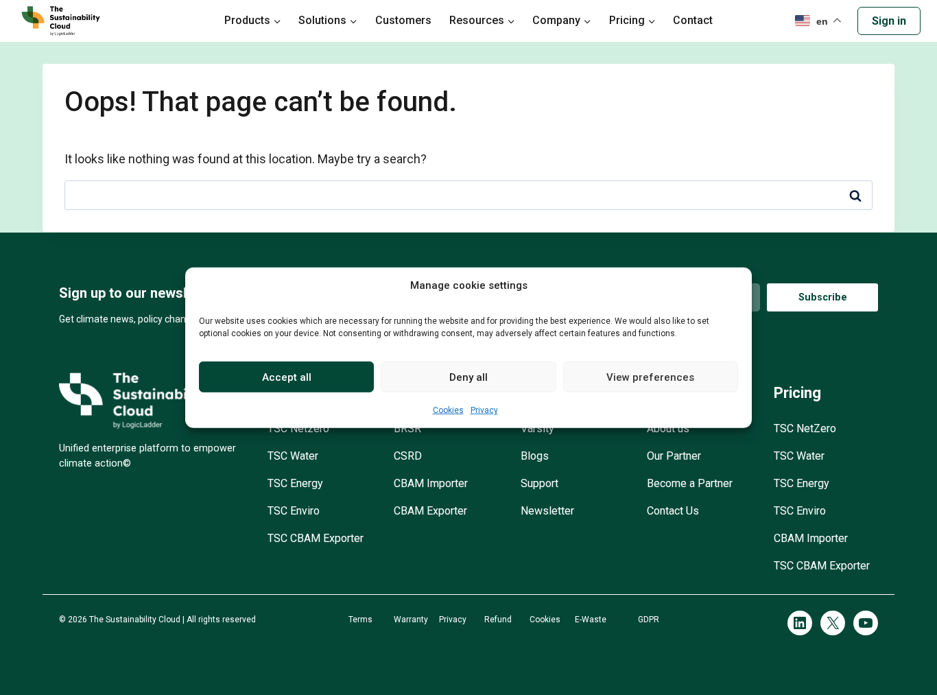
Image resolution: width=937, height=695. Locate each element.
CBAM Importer (431, 483)
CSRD (408, 455)
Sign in (889, 20)
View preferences (650, 376)
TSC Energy (295, 483)
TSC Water (293, 455)
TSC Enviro (294, 510)
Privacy (484, 410)
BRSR (407, 428)
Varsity (537, 428)
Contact (693, 20)
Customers (403, 20)
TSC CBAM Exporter (316, 538)
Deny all (468, 376)
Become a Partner (690, 483)
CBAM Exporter (430, 510)
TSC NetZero (805, 428)
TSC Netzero (298, 428)
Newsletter (547, 510)
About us (668, 428)
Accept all (286, 376)
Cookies (448, 410)
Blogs (535, 455)
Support (539, 483)
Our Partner (674, 455)
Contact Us (673, 510)
